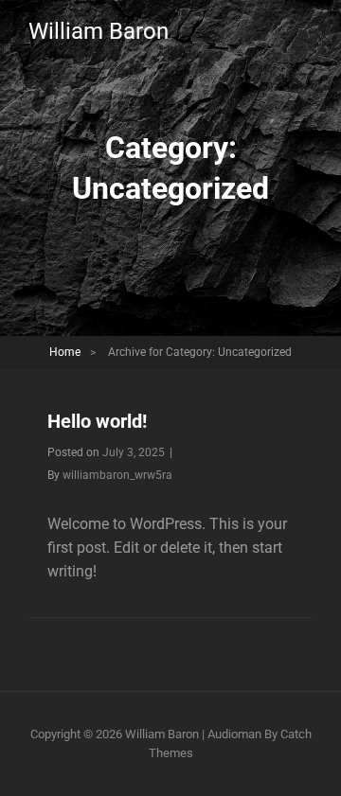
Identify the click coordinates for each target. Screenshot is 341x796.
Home (65, 352)
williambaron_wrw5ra (117, 475)
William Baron (98, 31)
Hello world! (97, 421)
